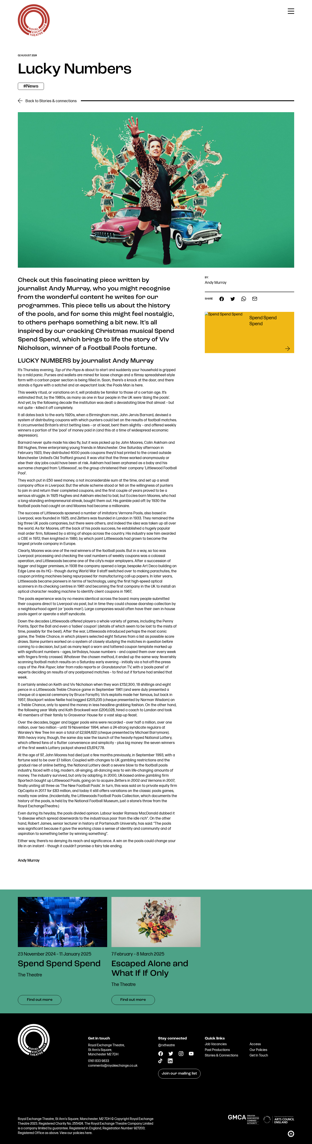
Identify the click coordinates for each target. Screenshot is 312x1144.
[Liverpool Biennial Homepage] (51, 1049)
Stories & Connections (221, 1055)
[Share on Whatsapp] (243, 298)
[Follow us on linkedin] (170, 1062)
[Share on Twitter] (232, 299)
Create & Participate (250, 11)
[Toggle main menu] (291, 10)
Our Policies (258, 1050)
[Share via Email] (254, 299)
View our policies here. (76, 1133)
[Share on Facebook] (221, 299)
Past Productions (217, 1050)
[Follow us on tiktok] (160, 1062)
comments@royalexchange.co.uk (113, 1066)
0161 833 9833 (98, 1061)
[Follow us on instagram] (180, 1055)
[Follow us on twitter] (170, 1055)
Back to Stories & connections (51, 101)
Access (255, 1044)
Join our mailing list (179, 1074)
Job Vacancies (216, 1044)
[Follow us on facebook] (160, 1055)
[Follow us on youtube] (191, 1054)
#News (30, 86)
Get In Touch (259, 1055)
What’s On (197, 11)
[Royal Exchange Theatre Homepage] (34, 35)
